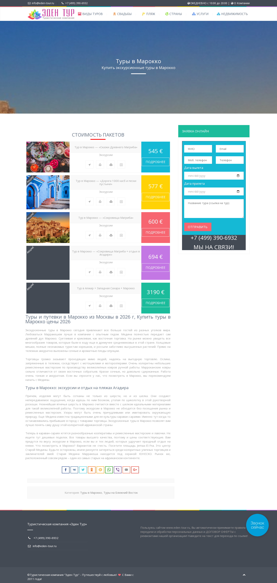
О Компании (242, 3)
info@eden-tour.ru (43, 3)
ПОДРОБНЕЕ (155, 162)
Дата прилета (194, 183)
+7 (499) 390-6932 (76, 3)
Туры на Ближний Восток (120, 492)
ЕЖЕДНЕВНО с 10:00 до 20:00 (208, 3)
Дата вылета (193, 168)
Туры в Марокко (91, 492)
